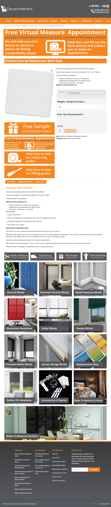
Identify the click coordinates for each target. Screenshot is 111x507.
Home (6, 26)
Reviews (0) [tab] (40, 182)
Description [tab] (11, 182)
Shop (10, 26)
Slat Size (62, 92)
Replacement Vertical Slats (30, 26)
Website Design (96, 504)
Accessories (17, 26)
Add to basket (70, 131)
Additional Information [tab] (25, 182)
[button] (51, 70)
